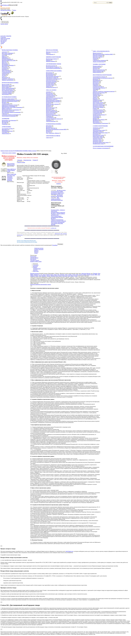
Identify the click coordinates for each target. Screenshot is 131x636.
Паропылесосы (96, 67)
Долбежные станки (97, 127)
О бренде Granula (21, 162)
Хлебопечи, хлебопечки (7, 78)
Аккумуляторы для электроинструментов (102, 78)
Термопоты (4, 73)
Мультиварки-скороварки (8, 65)
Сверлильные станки (98, 137)
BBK (96, 274)
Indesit (84, 274)
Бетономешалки (96, 80)
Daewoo (81, 274)
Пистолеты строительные (99, 104)
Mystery (60, 275)
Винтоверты (96, 82)
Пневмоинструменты (98, 106)
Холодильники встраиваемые (9, 116)
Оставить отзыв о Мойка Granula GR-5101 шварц (26, 240)
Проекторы (95, 58)
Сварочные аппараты (98, 109)
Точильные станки (97, 140)
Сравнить (58, 183)
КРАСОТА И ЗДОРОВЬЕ (52, 50)
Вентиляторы (49, 72)
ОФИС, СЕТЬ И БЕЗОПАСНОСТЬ (101, 51)
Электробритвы (49, 54)
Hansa (51, 274)
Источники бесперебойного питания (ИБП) (56, 129)
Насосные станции (50, 110)
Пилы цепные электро (98, 102)
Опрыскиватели (50, 113)
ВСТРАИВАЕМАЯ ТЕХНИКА (9, 96)
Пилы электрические (98, 103)
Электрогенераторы (50, 121)
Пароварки (4, 69)
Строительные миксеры (98, 111)
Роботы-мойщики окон (98, 71)
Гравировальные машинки (99, 87)
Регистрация (33, 256)
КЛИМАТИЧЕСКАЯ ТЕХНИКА (54, 70)
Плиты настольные (6, 71)
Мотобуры (48, 106)
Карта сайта (36, 271)
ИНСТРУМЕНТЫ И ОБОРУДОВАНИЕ (102, 74)
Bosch (44, 274)
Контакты (35, 266)
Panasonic (95, 273)
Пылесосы (95, 68)
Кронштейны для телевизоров (9, 120)
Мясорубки (4, 66)
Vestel (40, 275)
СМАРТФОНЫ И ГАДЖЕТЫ (53, 135)
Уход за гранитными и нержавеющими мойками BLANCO (57, 217)
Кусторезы (48, 102)
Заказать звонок (4, 23)
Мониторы (48, 130)
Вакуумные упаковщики (7, 53)
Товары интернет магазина (7, 150)
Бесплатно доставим (5, 7)
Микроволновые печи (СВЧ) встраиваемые (12, 107)
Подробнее (54, 245)
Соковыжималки (6, 72)
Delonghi (53, 275)
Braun (56, 275)
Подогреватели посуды (7, 111)
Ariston (55, 274)
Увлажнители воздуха (51, 87)
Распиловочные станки (98, 135)
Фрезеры (95, 118)
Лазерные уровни (97, 95)
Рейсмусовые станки (98, 136)
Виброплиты (96, 81)
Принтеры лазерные (97, 55)
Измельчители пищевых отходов (9, 104)
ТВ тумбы (4, 122)
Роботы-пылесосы (97, 72)
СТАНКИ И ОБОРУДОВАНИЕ (100, 125)
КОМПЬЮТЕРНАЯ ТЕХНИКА (53, 123)
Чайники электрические (7, 80)
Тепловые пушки (50, 84)
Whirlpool (32, 275)
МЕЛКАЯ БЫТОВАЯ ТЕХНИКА (10, 50)
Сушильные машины (7, 93)
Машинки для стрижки (51, 51)
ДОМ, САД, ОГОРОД (51, 90)
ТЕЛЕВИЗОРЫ (5, 118)
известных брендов (85, 273)
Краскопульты (96, 93)
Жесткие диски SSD (50, 128)
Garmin (75, 275)
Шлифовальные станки (98, 143)
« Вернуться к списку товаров (9, 152)
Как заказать (3, 40)
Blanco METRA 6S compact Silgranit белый (11, 170)
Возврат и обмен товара (35, 261)
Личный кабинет (34, 257)
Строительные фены (97, 112)
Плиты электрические (7, 89)
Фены (47, 53)
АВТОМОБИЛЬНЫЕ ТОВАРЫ (53, 63)
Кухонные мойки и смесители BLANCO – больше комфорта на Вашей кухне (58, 213)
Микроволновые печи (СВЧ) (8, 60)
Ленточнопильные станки (99, 130)
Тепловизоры (96, 116)
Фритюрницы (5, 77)
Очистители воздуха (51, 80)
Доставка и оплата (34, 260)
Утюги (3, 76)
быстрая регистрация (5, 10)
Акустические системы (7, 128)
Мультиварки (5, 64)
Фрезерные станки (97, 141)
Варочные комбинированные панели (10, 100)
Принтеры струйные (97, 56)
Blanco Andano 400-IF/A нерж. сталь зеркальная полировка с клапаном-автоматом (11, 177)
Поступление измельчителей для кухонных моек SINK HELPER (57, 223)
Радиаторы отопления (51, 81)
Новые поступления (5, 38)
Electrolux (62, 274)
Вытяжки (4, 102)
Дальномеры (96, 89)
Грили (3, 55)
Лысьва (48, 275)
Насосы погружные (50, 112)
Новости (36, 250)
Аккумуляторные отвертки (99, 76)
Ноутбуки (48, 131)
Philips (31, 274)
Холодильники (5, 94)
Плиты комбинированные (8, 88)
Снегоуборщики (50, 117)
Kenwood (64, 275)
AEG (58, 274)
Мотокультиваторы (50, 107)
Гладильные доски (6, 54)
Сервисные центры (38, 248)
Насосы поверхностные (51, 111)
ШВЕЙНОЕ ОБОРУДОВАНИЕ (53, 56)
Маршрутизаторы (97, 53)
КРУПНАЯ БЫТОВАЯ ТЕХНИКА (10, 82)
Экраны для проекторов (98, 61)
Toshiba (70, 274)
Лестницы (95, 96)
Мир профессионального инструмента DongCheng (57, 199)
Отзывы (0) (35, 160)
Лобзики (95, 97)
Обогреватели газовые (51, 77)
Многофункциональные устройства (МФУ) (103, 54)
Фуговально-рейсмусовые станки (100, 142)
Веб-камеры (49, 125)
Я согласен (60, 244)
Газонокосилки (49, 94)
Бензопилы (95, 79)
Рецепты (36, 251)
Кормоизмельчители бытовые (53, 101)
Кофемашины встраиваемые (8, 106)
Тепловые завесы (50, 83)
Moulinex (44, 275)
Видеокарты (49, 127)
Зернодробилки (49, 96)
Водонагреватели (50, 73)
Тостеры (4, 75)
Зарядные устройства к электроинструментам (103, 91)
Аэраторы (48, 91)
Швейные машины (50, 61)
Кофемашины (5, 58)
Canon (68, 275)
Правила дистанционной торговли (36, 268)
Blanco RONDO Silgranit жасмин (11, 164)
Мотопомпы (49, 109)
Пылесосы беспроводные (99, 69)
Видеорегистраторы (50, 65)
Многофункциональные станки (100, 132)
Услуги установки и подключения (101, 148)
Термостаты (49, 86)
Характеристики (27, 160)
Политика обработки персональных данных (40, 284)
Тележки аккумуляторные (99, 114)
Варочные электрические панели (9, 101)
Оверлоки (48, 60)
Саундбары (4, 132)
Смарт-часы (49, 137)
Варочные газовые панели (8, 98)
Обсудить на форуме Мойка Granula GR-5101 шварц (27, 241)
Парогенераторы (6, 70)
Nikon (72, 275)
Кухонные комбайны (7, 59)
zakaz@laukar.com (5, 5)
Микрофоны (5, 129)
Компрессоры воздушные (99, 92)
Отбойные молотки (97, 100)
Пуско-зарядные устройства (52, 67)
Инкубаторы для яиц (51, 99)
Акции (2, 43)
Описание (19, 160)
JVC (41, 274)
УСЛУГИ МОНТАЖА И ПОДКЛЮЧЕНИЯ (103, 146)
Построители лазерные (98, 107)
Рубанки (95, 108)
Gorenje (74, 274)
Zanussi (88, 274)
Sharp (66, 274)
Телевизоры (4, 124)
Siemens (48, 274)
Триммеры (48, 120)
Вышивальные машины (51, 58)
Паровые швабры (97, 66)
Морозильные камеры (7, 85)
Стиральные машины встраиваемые (10, 114)
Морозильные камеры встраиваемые (10, 109)
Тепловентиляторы (50, 82)
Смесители (4, 113)
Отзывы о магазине (38, 249)
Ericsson (92, 274)
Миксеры (4, 61)
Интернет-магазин (34, 273)
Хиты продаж (4, 39)
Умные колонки (5, 133)
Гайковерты (95, 85)
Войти (14, 10)
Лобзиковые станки (97, 131)
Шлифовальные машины (98, 119)
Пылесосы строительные (52, 115)
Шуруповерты (96, 122)
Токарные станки (97, 138)
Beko (77, 274)
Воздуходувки (49, 93)
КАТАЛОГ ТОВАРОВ (6, 36)
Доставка (3, 42)
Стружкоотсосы (96, 113)
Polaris (36, 275)
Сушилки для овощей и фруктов (53, 118)
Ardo (99, 274)
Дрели (94, 90)
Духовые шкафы (6, 103)
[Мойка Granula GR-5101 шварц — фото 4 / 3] (56, 173)
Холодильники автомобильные (53, 68)
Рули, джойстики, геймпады (52, 133)
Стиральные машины (7, 91)
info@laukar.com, (69, 551)
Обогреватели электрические (53, 78)
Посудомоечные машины (8, 90)
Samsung (36, 274)
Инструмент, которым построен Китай (57, 196)
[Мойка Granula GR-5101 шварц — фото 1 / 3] (56, 169)
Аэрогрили (4, 51)
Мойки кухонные (6, 108)
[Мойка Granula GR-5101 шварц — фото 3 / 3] (52, 173)
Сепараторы (49, 116)
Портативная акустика (7, 131)
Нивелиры (95, 98)
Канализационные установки (53, 100)
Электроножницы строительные (100, 123)
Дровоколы (95, 129)
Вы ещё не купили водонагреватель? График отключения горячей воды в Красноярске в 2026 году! (58, 192)
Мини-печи (4, 62)
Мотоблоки (48, 105)
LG (39, 274)
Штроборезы (96, 120)
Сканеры (95, 59)
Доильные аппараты (51, 95)
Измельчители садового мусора (53, 98)
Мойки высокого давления (52, 104)
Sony (99, 273)
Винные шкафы (5, 84)
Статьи (36, 253)
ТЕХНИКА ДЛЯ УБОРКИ (99, 64)
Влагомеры (95, 84)
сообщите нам (53, 228)
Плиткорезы (96, 133)
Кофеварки (4, 56)
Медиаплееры (5, 121)
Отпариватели (5, 67)
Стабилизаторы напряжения (99, 60)
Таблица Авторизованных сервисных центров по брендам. (58, 220)
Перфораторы (96, 101)
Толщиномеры (96, 117)
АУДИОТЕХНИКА (6, 126)
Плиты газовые (5, 87)
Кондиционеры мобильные (52, 76)
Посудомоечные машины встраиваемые (11, 112)
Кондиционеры (49, 75)
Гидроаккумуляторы (97, 86)
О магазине (3, 37)
